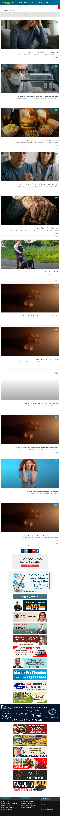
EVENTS (50, 2)
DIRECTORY (26, 2)
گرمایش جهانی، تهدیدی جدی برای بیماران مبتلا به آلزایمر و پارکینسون (41, 403)
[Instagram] (22, 551)
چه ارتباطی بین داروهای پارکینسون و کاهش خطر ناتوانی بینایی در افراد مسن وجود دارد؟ (36, 447)
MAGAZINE (21, 2)
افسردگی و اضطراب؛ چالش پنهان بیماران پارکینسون (45, 272)
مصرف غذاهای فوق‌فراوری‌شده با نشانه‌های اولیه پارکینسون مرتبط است (40, 140)
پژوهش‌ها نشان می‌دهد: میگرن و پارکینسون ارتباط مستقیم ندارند (41, 491)
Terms (50, 813)
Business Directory (5, 801)
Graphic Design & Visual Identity (8, 807)
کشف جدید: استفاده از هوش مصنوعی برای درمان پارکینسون (43, 535)
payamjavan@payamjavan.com (47, 809)
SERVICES (14, 2)
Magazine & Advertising (6, 805)
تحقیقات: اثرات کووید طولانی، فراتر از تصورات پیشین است (43, 52)
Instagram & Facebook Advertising (28, 805)
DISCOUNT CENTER (33, 2)
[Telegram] (26, 551)
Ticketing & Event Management (28, 807)
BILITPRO (40, 2)
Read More (56, 57)
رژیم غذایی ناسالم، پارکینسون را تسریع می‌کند (46, 228)
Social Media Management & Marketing (9, 803)
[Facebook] (37, 551)
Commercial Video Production (28, 803)
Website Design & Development (8, 809)
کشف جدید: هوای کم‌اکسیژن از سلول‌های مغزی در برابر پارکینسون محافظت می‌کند (38, 96)
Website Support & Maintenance (28, 801)
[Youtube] (34, 551)
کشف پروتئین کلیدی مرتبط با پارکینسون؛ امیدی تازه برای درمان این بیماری (40, 316)
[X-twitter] (30, 551)
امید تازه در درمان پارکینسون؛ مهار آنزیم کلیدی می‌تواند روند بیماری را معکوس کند (38, 184)
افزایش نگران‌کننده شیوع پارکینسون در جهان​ (47, 360)
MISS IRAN (46, 2)
